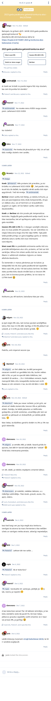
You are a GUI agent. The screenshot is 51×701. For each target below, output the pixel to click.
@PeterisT (12, 183)
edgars (8, 369)
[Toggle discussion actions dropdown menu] (48, 3)
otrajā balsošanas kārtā (33, 639)
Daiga (7, 179)
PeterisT (8, 550)
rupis (7, 589)
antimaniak (10, 108)
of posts (24, 3)
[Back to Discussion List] (2, 3)
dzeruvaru (9, 491)
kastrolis (8, 149)
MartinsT (8, 403)
